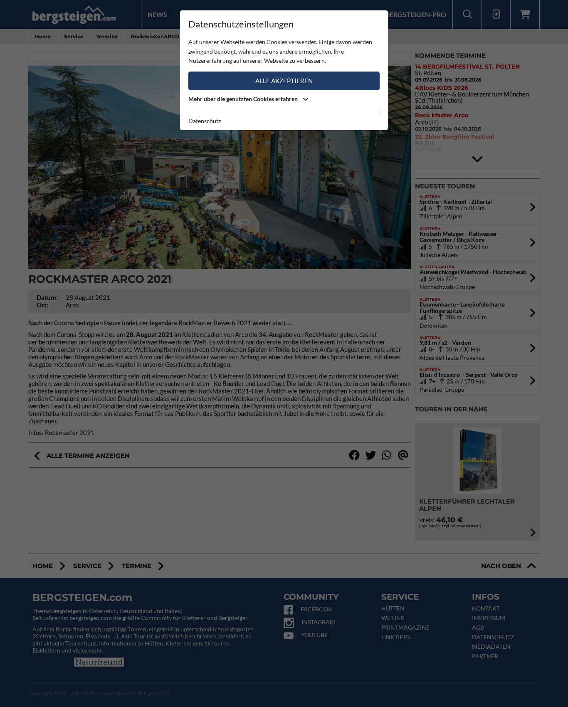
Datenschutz (204, 120)
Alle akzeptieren (284, 80)
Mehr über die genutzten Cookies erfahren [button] (243, 98)
